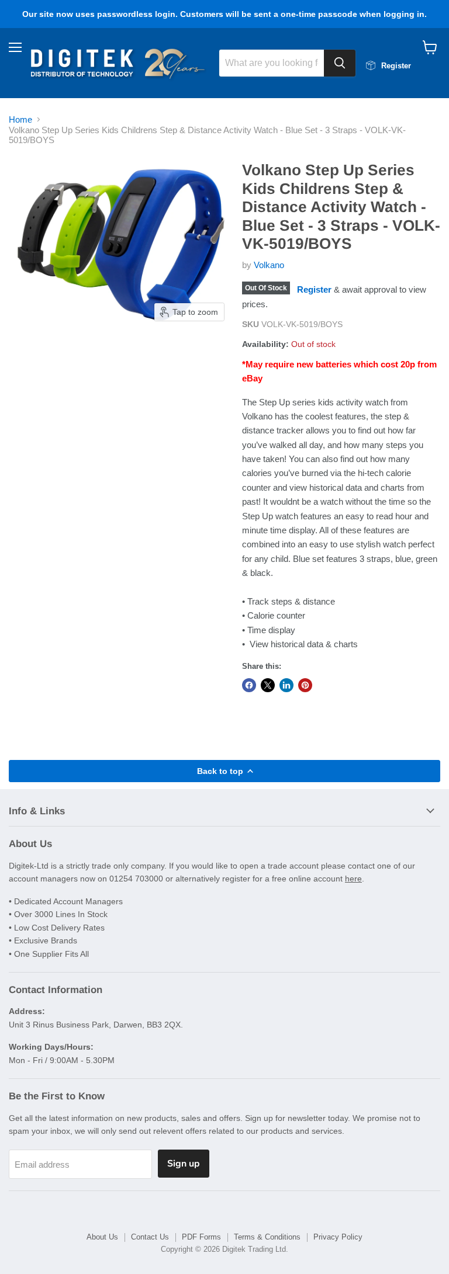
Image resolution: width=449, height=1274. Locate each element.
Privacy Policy (337, 1237)
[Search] (339, 63)
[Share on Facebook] (249, 685)
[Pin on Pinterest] (305, 685)
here (353, 878)
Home (20, 119)
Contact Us (150, 1237)
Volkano (269, 265)
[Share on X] (268, 685)
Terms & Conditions (267, 1237)
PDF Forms (201, 1237)
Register (314, 289)
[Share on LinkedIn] (286, 685)
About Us (102, 1237)
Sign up (183, 1163)
